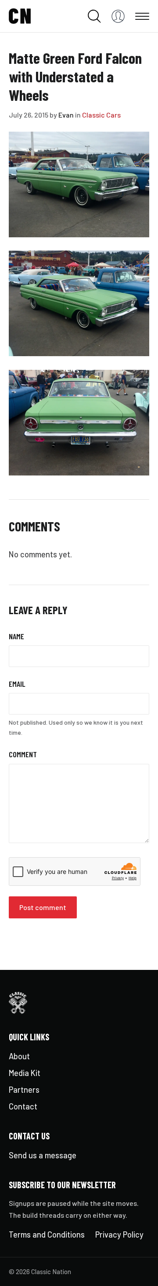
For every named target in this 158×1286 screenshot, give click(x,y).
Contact (23, 1106)
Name (16, 636)
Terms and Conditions (47, 1234)
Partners (24, 1089)
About (19, 1056)
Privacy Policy (119, 1234)
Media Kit (24, 1073)
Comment (23, 754)
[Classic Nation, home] (20, 16)
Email (17, 684)
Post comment (42, 907)
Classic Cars (101, 115)
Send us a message (42, 1155)
